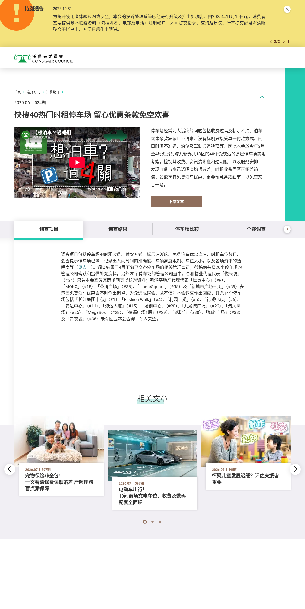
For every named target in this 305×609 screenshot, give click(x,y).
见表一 (84, 267)
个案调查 (256, 229)
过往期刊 (53, 92)
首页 (17, 92)
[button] (270, 41)
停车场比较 (187, 229)
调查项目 (48, 229)
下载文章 (176, 201)
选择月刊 (33, 92)
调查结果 (117, 229)
